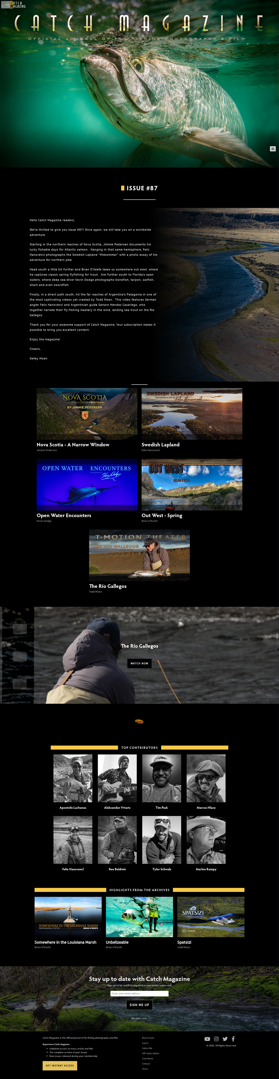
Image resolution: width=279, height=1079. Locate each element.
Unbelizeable (117, 942)
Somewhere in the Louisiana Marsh (65, 942)
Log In (145, 1043)
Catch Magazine (13, 4)
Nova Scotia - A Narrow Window (73, 444)
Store (145, 1069)
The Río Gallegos (108, 585)
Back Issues (148, 1038)
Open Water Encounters (64, 515)
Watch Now (139, 663)
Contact (146, 1063)
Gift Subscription (150, 1053)
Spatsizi (184, 942)
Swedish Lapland (161, 444)
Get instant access (60, 1065)
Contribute (147, 1058)
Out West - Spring (162, 515)
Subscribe (147, 1048)
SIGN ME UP (139, 1005)
